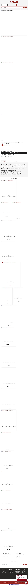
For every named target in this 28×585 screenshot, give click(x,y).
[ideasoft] (10, 584)
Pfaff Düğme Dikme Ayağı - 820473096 (7, 341)
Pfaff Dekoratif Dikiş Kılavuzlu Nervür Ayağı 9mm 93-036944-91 (11, 282)
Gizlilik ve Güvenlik (11, 572)
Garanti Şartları (17, 572)
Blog (10, 570)
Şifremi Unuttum (4, 572)
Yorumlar (9, 161)
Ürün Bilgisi (3, 161)
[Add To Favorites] (3, 154)
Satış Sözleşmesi (11, 571)
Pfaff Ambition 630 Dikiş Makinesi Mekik (7, 465)
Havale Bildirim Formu (23, 572)
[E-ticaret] (14, 584)
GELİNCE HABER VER (14, 152)
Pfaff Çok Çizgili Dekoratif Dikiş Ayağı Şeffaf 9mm (9, 196)
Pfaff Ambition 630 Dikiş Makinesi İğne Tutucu (8, 383)
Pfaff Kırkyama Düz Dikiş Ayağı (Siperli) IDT (8, 256)
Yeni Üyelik (4, 570)
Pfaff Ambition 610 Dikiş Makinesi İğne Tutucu (8, 362)
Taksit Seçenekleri (15, 161)
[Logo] (14, 1)
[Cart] (16, 5)
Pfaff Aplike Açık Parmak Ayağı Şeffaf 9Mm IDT (8, 236)
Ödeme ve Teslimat (17, 571)
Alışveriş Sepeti (17, 570)
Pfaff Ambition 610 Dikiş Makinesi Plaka (7, 503)
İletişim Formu (24, 571)
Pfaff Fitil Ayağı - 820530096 (18, 298)
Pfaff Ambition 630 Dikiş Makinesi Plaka (7, 484)
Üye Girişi (4, 571)
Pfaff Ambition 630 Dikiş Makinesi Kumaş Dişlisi (8, 546)
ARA (24, 7)
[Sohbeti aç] (26, 583)
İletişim (24, 570)
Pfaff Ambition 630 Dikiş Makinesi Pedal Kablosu (9, 426)
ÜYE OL (25, 564)
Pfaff (9, 195)
